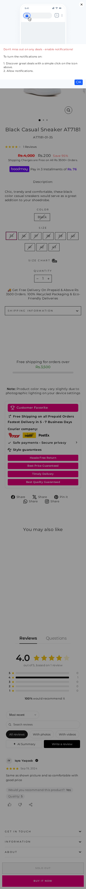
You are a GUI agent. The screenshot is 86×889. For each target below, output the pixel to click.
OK (78, 82)
